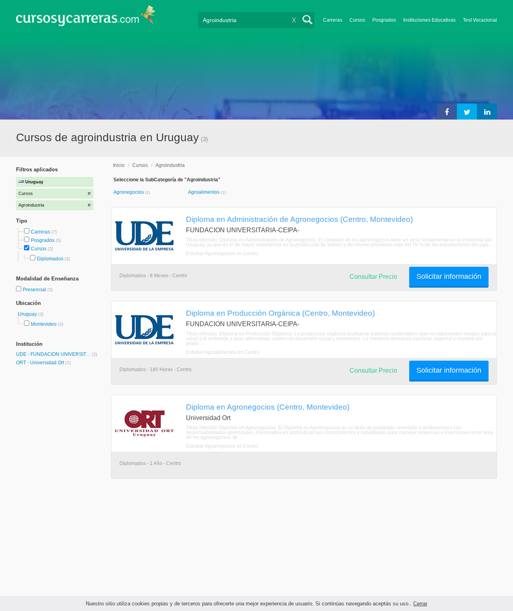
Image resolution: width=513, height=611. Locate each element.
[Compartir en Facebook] (447, 112)
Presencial (35, 289)
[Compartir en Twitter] (467, 112)
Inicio (119, 165)
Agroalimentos (204, 192)
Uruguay (28, 314)
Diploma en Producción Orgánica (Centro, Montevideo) (280, 313)
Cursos (357, 20)
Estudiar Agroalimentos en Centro (222, 352)
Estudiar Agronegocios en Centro (222, 253)
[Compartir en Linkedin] (487, 112)
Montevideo (44, 324)
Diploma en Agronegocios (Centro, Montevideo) (267, 406)
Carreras (332, 20)
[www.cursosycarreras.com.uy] (86, 18)
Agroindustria (170, 165)
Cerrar (420, 604)
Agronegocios (129, 192)
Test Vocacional (480, 20)
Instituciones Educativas (429, 20)
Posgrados (384, 20)
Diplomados (50, 259)
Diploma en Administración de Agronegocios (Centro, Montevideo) (299, 219)
